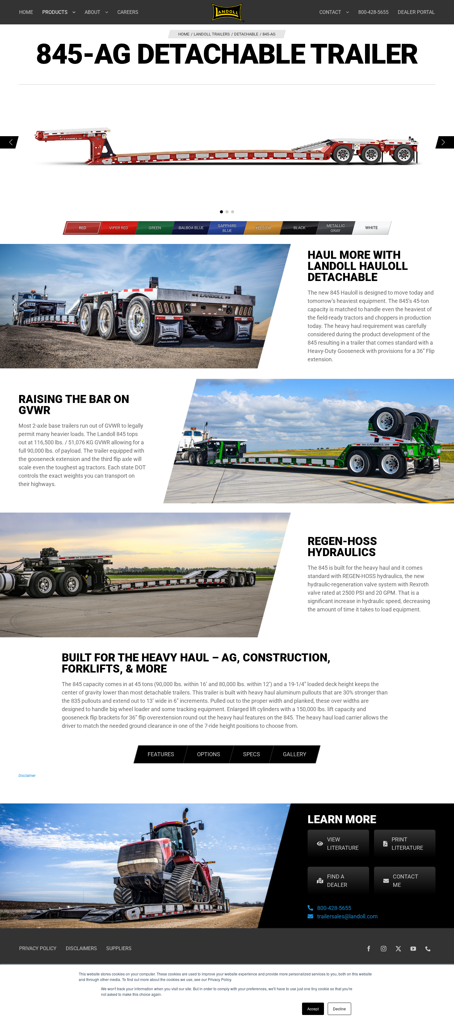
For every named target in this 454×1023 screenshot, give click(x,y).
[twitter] (398, 948)
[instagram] (383, 948)
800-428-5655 (334, 908)
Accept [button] (313, 1008)
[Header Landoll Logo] (228, 5)
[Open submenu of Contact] (350, 12)
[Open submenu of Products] (76, 12)
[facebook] (368, 948)
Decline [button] (339, 1008)
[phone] (428, 948)
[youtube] (413, 948)
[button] (221, 211)
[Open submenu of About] (109, 12)
